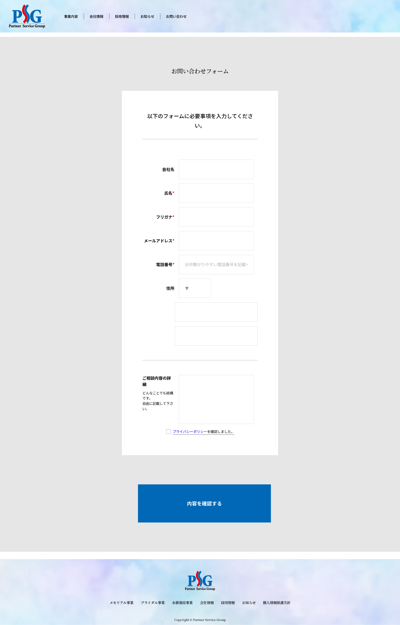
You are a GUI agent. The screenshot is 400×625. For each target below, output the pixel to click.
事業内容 (71, 16)
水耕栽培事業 (182, 602)
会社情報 (96, 16)
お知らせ (147, 16)
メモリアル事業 (121, 602)
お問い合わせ (176, 16)
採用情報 (122, 16)
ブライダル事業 (153, 602)
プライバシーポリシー (190, 431)
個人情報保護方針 (276, 602)
